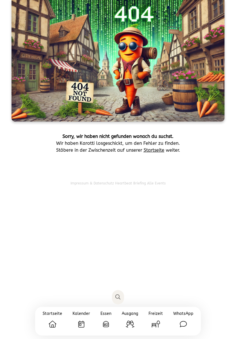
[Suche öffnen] (118, 297)
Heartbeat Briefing (131, 183)
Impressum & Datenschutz (93, 183)
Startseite (154, 150)
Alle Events (156, 183)
